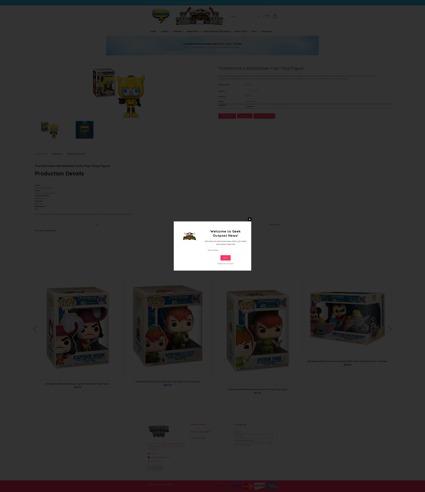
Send (226, 258)
